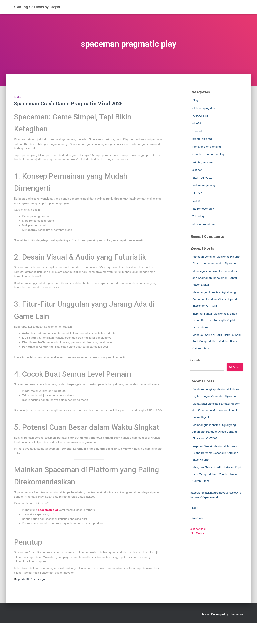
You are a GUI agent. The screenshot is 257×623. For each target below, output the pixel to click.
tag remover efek (203, 208)
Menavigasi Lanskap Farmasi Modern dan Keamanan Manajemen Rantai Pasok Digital (216, 277)
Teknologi (198, 216)
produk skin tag (202, 138)
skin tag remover (203, 162)
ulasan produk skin (204, 224)
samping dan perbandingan (209, 154)
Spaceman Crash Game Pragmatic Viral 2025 (68, 103)
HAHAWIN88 (200, 115)
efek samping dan (203, 108)
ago (38, 579)
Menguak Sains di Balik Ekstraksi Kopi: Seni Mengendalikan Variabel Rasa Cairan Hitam (216, 341)
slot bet (197, 169)
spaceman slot (48, 509)
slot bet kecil (198, 528)
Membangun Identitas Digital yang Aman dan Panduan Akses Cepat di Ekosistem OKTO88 (214, 299)
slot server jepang (203, 185)
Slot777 (197, 193)
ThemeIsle (236, 614)
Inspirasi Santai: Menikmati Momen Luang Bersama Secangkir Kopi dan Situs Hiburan (215, 320)
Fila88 (194, 507)
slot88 (196, 201)
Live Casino (197, 518)
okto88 (196, 123)
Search (195, 360)
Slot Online (197, 533)
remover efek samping (206, 146)
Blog (17, 97)
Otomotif (197, 131)
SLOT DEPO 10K (203, 177)
